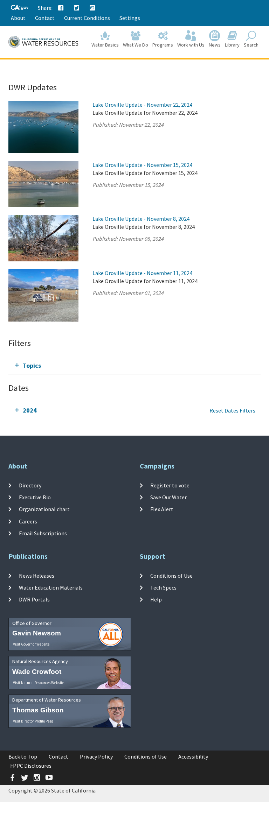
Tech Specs (163, 587)
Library (232, 45)
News (215, 45)
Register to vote (169, 485)
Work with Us (191, 45)
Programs (162, 45)
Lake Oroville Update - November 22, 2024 (142, 104)
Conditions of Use (171, 575)
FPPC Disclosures (30, 765)
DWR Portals (34, 599)
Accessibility (193, 756)
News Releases (36, 575)
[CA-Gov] (19, 8)
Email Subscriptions (43, 533)
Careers (28, 520)
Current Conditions (87, 17)
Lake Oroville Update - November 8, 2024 (140, 218)
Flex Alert (161, 509)
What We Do (135, 45)
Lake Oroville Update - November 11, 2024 (142, 272)
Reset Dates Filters (232, 410)
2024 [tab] (30, 410)
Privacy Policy (96, 756)
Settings (129, 17)
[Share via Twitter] (77, 8)
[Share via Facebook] (61, 8)
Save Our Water (168, 497)
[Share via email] (92, 8)
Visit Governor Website (31, 644)
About (18, 17)
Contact (45, 17)
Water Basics (105, 45)
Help (156, 599)
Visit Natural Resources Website (38, 682)
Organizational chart (44, 509)
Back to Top (22, 756)
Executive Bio (35, 497)
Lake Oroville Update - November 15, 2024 (142, 164)
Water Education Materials (51, 587)
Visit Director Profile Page (33, 721)
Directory (30, 485)
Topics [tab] (32, 365)
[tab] (134, 365)
